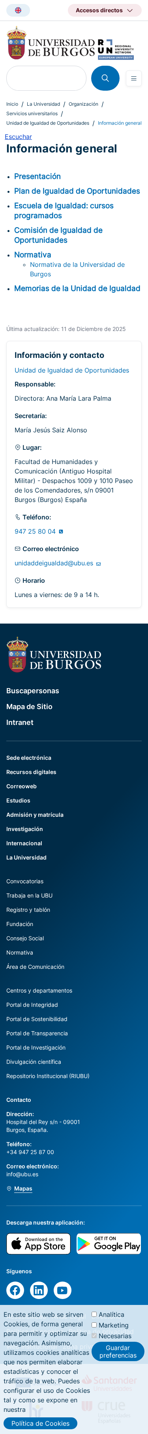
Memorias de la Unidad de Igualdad (77, 288)
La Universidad (43, 104)
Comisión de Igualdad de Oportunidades (58, 235)
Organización (83, 104)
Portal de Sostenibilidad (36, 1019)
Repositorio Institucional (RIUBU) (48, 1076)
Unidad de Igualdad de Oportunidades (47, 123)
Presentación (37, 176)
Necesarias (115, 1336)
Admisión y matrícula (35, 814)
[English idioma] (18, 10)
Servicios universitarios (32, 113)
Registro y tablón (28, 909)
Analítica (111, 1314)
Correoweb (21, 786)
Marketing (114, 1325)
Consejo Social (25, 938)
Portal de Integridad (32, 1004)
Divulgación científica (33, 1061)
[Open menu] (134, 78)
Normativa (32, 254)
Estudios (18, 800)
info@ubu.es (22, 1174)
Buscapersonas (32, 691)
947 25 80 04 (36, 531)
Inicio (12, 104)
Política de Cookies (40, 1423)
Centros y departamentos (39, 990)
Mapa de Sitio (29, 706)
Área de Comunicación (35, 966)
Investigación (24, 828)
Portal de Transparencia (37, 1033)
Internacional (24, 843)
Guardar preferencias (118, 1351)
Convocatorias (24, 881)
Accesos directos (99, 10)
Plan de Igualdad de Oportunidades (77, 191)
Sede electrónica (28, 757)
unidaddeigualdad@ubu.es (55, 563)
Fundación (19, 923)
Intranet (20, 722)
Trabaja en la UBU (29, 895)
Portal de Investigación (36, 1047)
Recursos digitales (31, 771)
